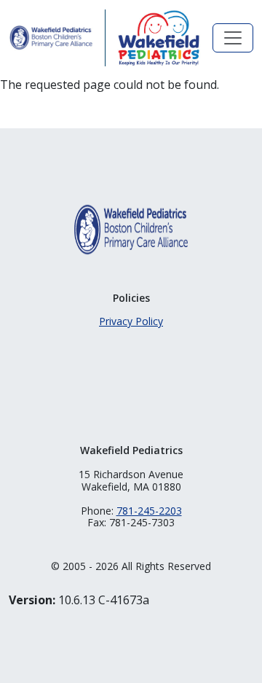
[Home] (51, 38)
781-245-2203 (149, 511)
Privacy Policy (131, 321)
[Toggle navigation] (233, 37)
